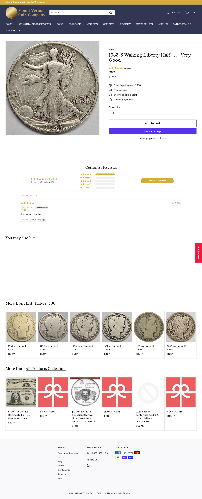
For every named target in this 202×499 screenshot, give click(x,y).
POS (99, 493)
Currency (125, 24)
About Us (62, 457)
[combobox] (82, 12)
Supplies (163, 24)
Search (61, 478)
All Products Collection (46, 369)
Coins (60, 24)
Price (112, 71)
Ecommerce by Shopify (119, 493)
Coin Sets (108, 24)
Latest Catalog (182, 24)
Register (62, 474)
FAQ (60, 461)
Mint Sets (92, 24)
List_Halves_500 (41, 303)
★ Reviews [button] (198, 253)
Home (8, 24)
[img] (27, 203)
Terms (61, 465)
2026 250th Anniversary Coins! (34, 24)
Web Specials (12, 30)
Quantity (114, 107)
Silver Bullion (144, 24)
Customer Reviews (68, 453)
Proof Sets (75, 24)
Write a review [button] (157, 180)
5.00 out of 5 (52, 179)
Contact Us (64, 469)
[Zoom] (52, 88)
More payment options (153, 138)
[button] (116, 68)
